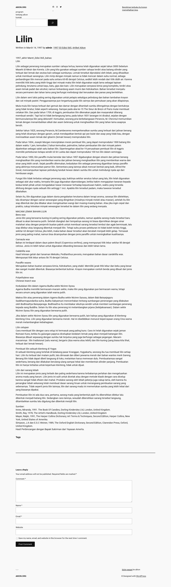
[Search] (52, 22)
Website (19, 527)
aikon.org (21, 7)
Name (19, 505)
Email (19, 516)
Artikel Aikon (79, 47)
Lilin (24, 39)
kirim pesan (127, 569)
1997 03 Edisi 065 (62, 47)
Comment (21, 479)
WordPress (141, 576)
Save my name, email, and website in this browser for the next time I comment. (52, 538)
